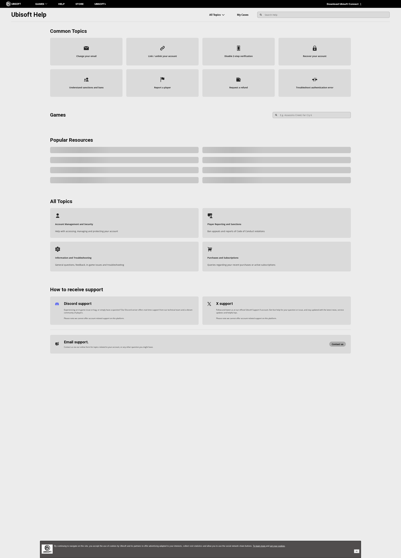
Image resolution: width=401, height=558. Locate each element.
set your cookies (277, 546)
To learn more (259, 546)
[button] (86, 51)
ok (357, 551)
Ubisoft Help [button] (28, 14)
